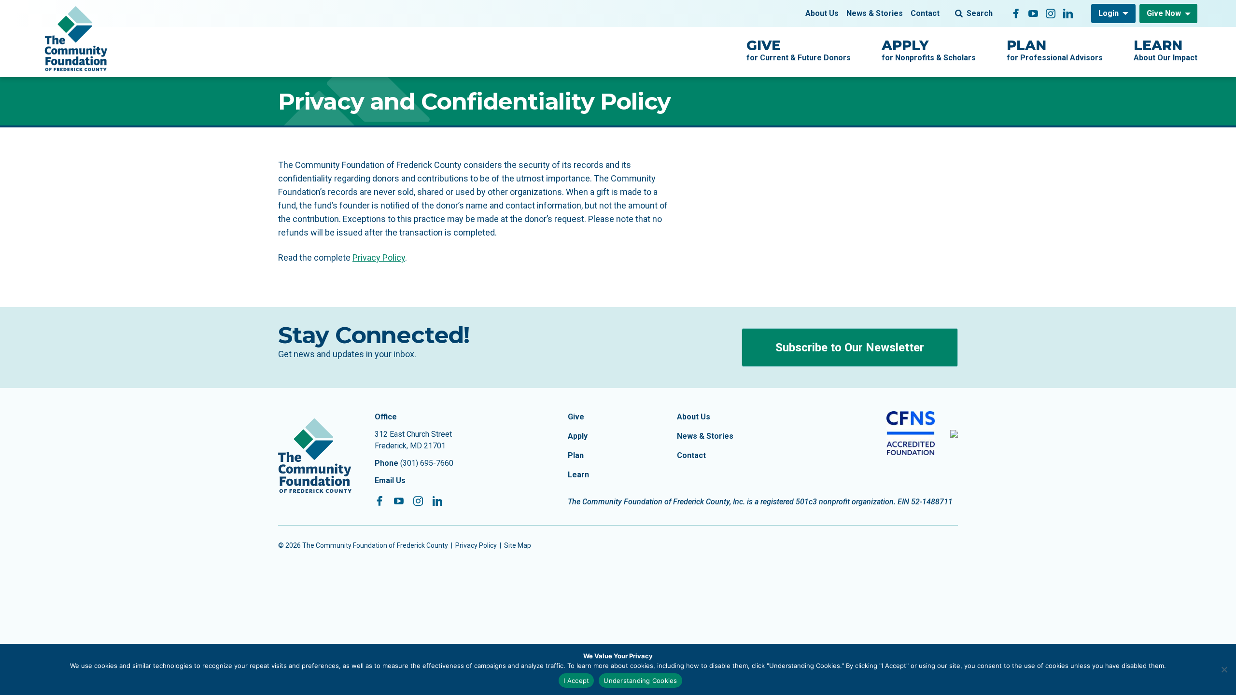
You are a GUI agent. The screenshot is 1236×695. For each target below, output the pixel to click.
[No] (1224, 669)
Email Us (390, 480)
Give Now (1164, 13)
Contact (925, 13)
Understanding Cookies (640, 680)
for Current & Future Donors (798, 49)
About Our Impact (1165, 49)
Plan (576, 455)
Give (576, 416)
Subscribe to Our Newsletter (849, 347)
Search (980, 13)
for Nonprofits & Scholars (929, 49)
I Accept (576, 680)
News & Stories (874, 13)
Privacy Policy (378, 257)
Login (1108, 13)
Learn (578, 474)
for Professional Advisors (1055, 49)
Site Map (517, 545)
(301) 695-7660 (426, 463)
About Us (822, 13)
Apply (578, 436)
